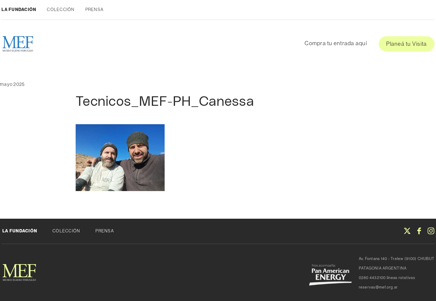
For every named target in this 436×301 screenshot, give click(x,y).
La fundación (19, 231)
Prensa (94, 9)
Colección (60, 9)
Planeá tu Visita (406, 43)
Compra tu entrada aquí (336, 43)
